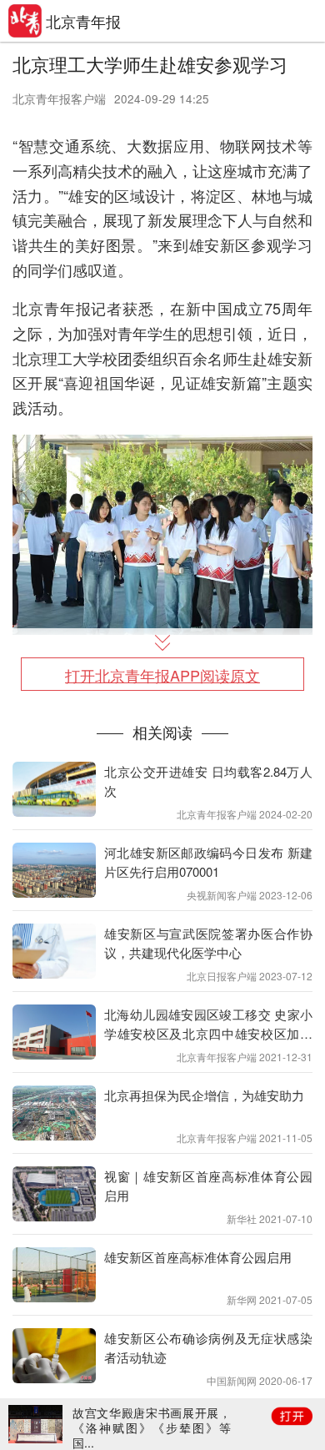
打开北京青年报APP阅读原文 (162, 675)
